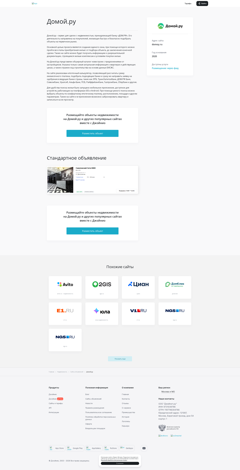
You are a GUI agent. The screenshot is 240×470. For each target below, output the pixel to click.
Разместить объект (92, 133)
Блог (87, 394)
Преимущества (128, 412)
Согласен (120, 463)
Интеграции (54, 412)
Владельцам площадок (95, 428)
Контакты (126, 399)
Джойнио (53, 394)
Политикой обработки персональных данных (114, 460)
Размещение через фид (165, 68)
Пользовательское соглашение (98, 412)
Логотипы (126, 421)
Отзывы (125, 403)
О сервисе (126, 408)
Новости (88, 403)
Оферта (88, 424)
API (50, 408)
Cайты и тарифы (56, 403)
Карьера (125, 426)
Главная (125, 394)
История (125, 417)
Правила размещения (94, 408)
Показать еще (120, 359)
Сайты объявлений (93, 399)
